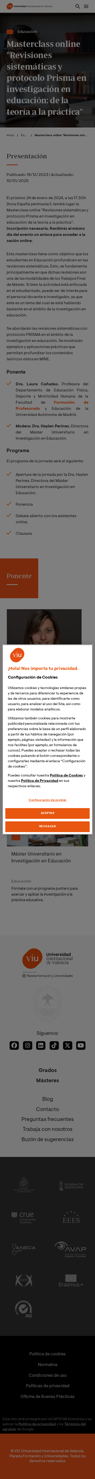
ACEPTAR (47, 813)
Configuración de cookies (47, 800)
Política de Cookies (66, 775)
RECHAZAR (47, 826)
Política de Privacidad (39, 781)
